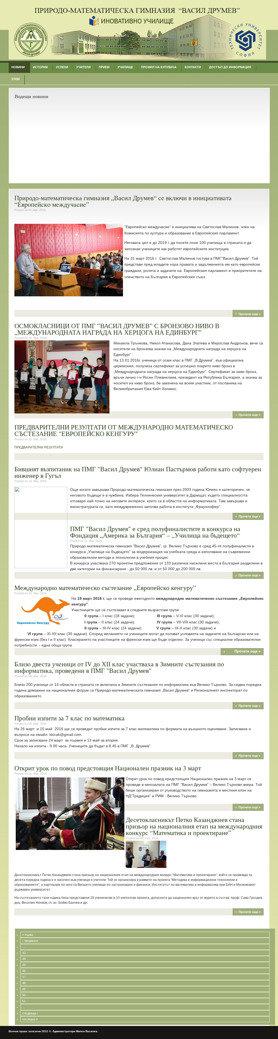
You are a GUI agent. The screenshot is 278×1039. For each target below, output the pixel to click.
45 (24, 964)
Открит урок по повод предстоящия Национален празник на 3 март (107, 768)
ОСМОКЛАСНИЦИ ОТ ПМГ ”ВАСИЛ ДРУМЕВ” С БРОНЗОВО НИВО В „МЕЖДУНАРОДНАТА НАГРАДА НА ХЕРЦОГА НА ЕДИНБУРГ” (116, 329)
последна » (30, 1019)
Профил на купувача (158, 67)
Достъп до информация (230, 67)
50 (24, 995)
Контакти (193, 67)
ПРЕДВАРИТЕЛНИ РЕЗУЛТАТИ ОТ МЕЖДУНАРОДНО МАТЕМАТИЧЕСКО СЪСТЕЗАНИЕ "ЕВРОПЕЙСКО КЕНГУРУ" (123, 430)
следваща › (30, 1013)
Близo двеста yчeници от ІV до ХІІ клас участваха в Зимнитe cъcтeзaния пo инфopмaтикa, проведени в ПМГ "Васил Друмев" (119, 667)
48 (24, 983)
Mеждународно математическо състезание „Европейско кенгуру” (105, 587)
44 (24, 958)
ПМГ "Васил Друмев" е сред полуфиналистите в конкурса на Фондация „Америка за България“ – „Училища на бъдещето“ (155, 531)
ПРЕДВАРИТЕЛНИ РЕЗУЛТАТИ (39, 447)
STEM (15, 79)
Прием (104, 67)
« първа (27, 934)
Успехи (62, 67)
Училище (125, 67)
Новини (18, 67)
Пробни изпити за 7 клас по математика (69, 718)
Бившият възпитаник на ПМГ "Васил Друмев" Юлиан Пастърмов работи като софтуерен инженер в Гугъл (137, 472)
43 (24, 953)
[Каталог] (137, 58)
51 (24, 1001)
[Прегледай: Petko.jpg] (146, 867)
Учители (83, 67)
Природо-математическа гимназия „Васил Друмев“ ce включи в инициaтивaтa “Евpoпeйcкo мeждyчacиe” (123, 201)
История (40, 67)
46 (24, 970)
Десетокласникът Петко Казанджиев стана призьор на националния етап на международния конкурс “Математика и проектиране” (194, 826)
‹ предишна (30, 940)
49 (24, 989)
